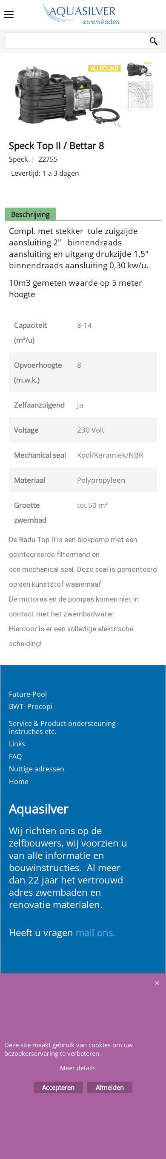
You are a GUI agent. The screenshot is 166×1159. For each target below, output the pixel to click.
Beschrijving (30, 214)
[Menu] (9, 15)
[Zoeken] (153, 41)
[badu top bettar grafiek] (139, 95)
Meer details (78, 1068)
